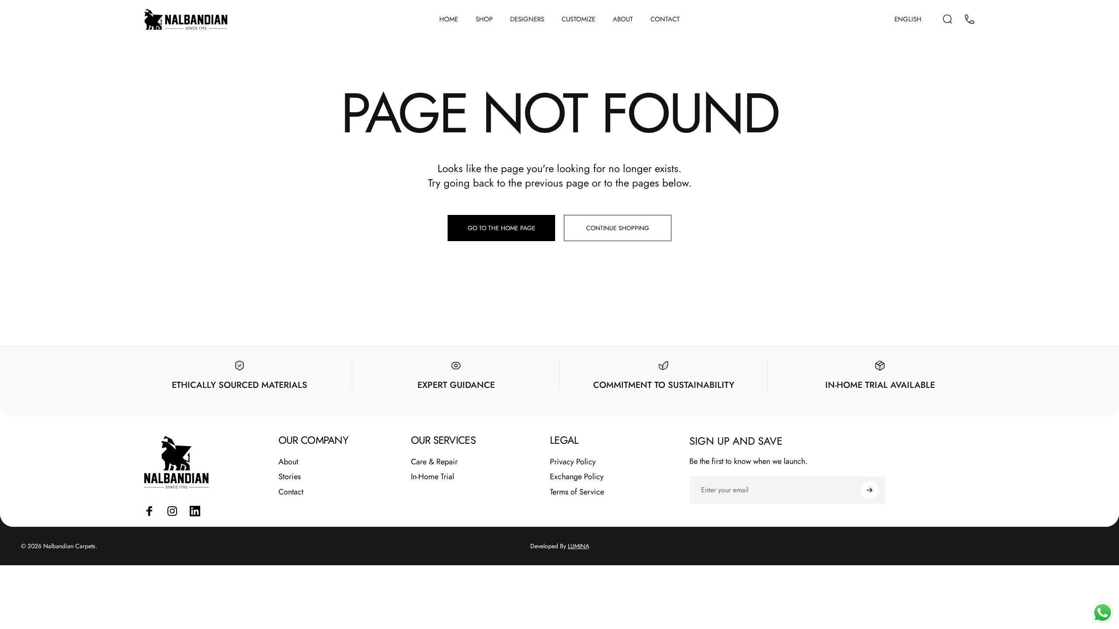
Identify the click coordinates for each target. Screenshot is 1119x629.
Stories (289, 477)
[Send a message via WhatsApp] (1103, 613)
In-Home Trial (432, 477)
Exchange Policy (577, 477)
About (288, 462)
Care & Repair (434, 462)
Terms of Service (577, 492)
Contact (290, 492)
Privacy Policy (573, 462)
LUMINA (578, 546)
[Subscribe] (869, 490)
